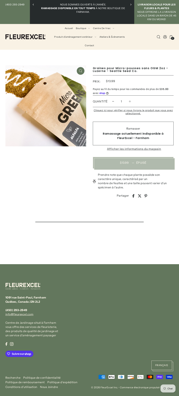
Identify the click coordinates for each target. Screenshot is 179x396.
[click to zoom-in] (80, 71)
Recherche (13, 377)
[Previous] (33, 4)
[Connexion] (159, 36)
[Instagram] (11, 344)
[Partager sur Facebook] (133, 195)
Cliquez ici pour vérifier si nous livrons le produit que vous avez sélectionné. (133, 112)
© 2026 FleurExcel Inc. (104, 387)
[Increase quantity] (130, 101)
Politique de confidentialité (42, 377)
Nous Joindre (49, 387)
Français (161, 365)
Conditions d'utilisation (21, 387)
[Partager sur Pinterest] (146, 195)
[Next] (130, 4)
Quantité (100, 101)
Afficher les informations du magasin (134, 148)
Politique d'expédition (62, 382)
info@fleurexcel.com (19, 314)
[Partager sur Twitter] (139, 195)
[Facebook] (6, 344)
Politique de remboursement (25, 382)
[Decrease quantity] (113, 101)
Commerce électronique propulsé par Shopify (147, 387)
